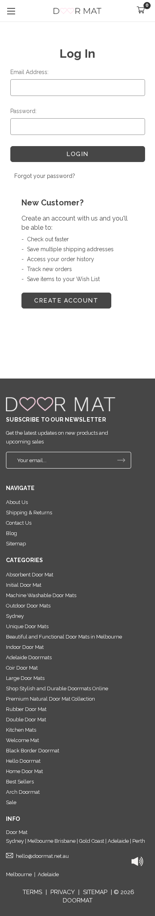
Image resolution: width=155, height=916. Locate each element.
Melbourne (19, 874)
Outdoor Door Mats (28, 606)
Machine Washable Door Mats (41, 595)
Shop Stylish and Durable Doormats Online (57, 688)
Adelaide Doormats (29, 657)
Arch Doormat (23, 792)
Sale (11, 802)
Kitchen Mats (21, 730)
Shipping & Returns (29, 513)
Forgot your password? (44, 176)
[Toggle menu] (11, 11)
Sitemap (16, 544)
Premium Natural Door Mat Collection (50, 699)
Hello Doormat (23, 761)
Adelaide (48, 874)
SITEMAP (95, 892)
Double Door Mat (26, 720)
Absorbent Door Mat (29, 575)
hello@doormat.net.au (42, 856)
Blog (11, 533)
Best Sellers (20, 782)
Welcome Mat (22, 740)
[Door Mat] (60, 404)
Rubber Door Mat (26, 709)
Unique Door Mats (27, 626)
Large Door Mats (25, 678)
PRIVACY (62, 892)
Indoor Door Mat (25, 647)
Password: (23, 111)
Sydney (15, 616)
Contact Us (18, 523)
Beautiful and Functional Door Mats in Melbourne (64, 637)
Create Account (66, 300)
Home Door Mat (24, 771)
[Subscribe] (121, 460)
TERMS (32, 892)
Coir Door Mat (22, 668)
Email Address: (29, 72)
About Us (17, 502)
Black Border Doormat (32, 751)
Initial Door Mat (23, 585)
